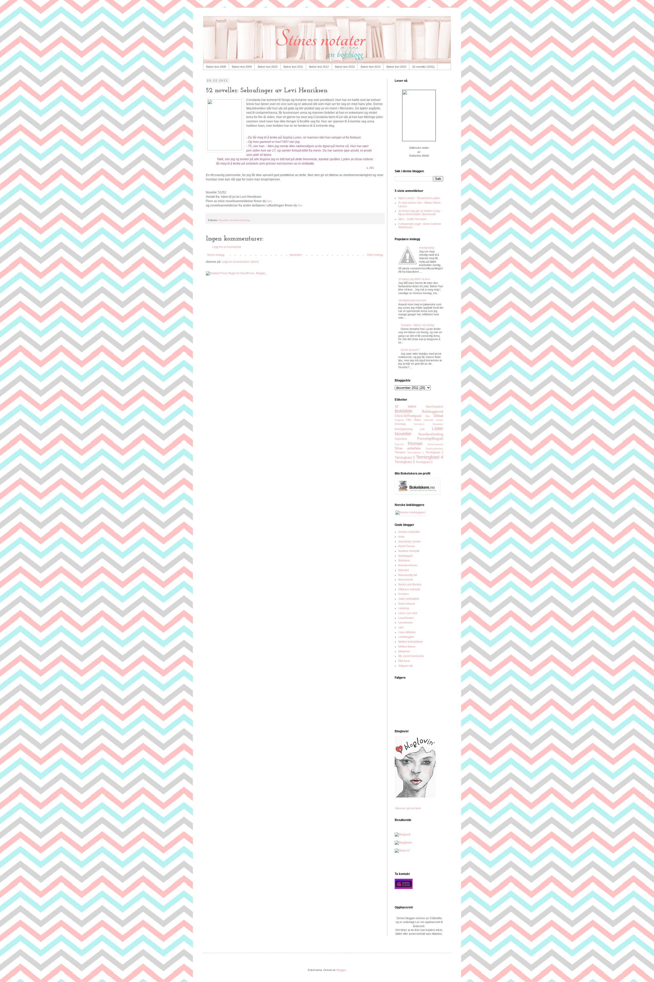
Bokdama (404, 560)
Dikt (427, 416)
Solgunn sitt (405, 665)
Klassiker (438, 424)
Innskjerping (426, 247)
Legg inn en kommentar (226, 246)
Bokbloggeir (405, 555)
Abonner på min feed (408, 808)
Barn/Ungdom (434, 406)
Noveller (223, 220)
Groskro (403, 593)
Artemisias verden (409, 541)
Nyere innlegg (215, 254)
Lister (437, 428)
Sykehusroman (434, 448)
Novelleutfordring (240, 220)
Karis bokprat (406, 603)
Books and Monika (409, 584)
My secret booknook (411, 655)
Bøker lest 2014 (370, 66)
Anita (401, 536)
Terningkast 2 (434, 452)
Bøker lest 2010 (267, 66)
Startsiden (295, 254)
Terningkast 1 (415, 452)
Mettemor (404, 651)
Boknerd (403, 570)
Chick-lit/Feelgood (408, 416)
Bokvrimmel (405, 579)
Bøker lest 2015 (396, 66)
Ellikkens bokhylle (409, 589)
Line (400, 627)
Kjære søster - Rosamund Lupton (419, 198)
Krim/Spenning (404, 429)
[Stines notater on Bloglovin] (415, 796)
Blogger (341, 970)
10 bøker (405, 406)
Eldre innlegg (375, 254)
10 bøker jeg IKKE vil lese (414, 279)
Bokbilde (403, 411)
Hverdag (400, 423)
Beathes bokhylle (408, 550)
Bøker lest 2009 (242, 66)
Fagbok (399, 420)
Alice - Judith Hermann (412, 219)
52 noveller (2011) (423, 66)
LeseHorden (406, 617)
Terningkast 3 (405, 457)
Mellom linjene (406, 646)
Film (408, 419)
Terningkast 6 (424, 462)
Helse (417, 419)
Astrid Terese (406, 546)
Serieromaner (435, 444)
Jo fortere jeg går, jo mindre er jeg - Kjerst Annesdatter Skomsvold (419, 212)
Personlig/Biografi (430, 439)
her (269, 201)
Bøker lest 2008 (216, 66)
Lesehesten (405, 622)
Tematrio (400, 452)
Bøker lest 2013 (345, 66)
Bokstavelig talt (407, 574)
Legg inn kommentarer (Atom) (240, 261)
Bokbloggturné (432, 411)
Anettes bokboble (409, 531)
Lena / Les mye (407, 613)
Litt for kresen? (410, 349)
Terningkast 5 (405, 462)
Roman (415, 443)
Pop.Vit (399, 444)
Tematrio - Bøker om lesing (417, 325)
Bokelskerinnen (407, 565)
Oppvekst (401, 438)
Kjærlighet (419, 424)
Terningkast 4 (429, 457)
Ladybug (403, 608)
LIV (422, 429)
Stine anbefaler (408, 448)
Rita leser (404, 660)
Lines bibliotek (407, 632)
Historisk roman (433, 420)
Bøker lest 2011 (293, 66)
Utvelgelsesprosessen (412, 300)
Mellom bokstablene (410, 641)
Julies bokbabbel (408, 598)
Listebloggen (406, 636)
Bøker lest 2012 (319, 66)
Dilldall (438, 416)
